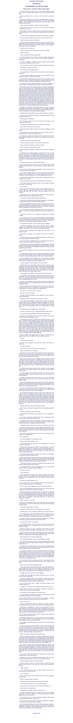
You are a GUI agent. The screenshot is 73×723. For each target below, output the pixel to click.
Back (34, 713)
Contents (38, 713)
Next (36, 713)
